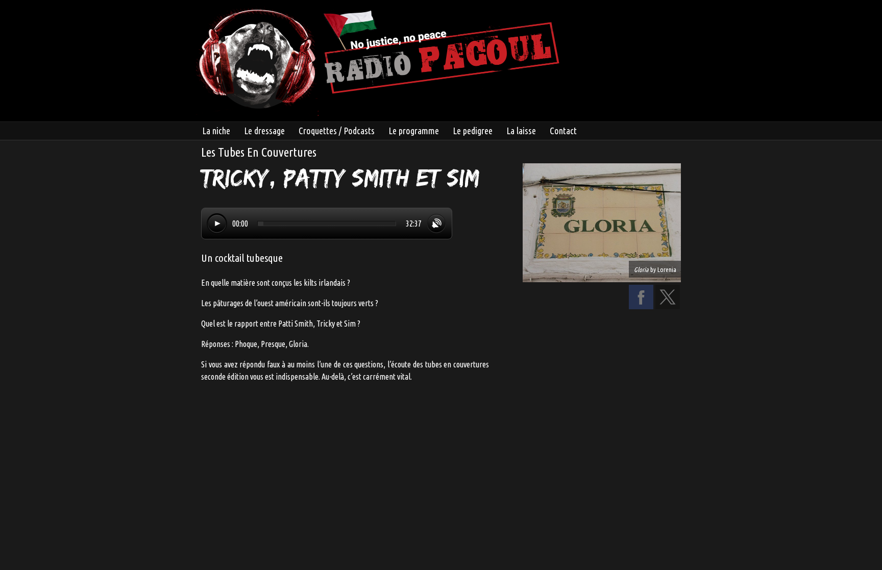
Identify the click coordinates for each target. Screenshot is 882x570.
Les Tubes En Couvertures (258, 152)
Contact (563, 131)
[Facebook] (641, 306)
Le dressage (264, 131)
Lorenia (666, 269)
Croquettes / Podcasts (337, 131)
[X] (667, 306)
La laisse (521, 131)
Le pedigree (473, 131)
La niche (216, 131)
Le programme (413, 131)
